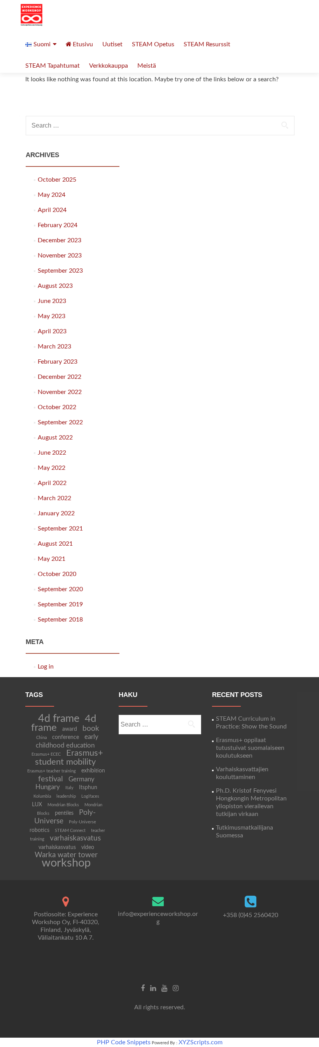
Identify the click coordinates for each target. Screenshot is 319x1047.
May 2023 (51, 316)
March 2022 (54, 498)
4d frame (58, 718)
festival (50, 779)
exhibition (93, 771)
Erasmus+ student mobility (69, 757)
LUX (37, 804)
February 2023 (57, 362)
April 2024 (52, 210)
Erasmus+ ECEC (46, 754)
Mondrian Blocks (63, 805)
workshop (66, 863)
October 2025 (57, 180)
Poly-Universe (65, 817)
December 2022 (59, 377)
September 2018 (60, 619)
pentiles (64, 813)
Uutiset (112, 44)
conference (65, 737)
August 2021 (55, 544)
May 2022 (51, 468)
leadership (66, 796)
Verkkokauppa (108, 66)
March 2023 (54, 346)
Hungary (47, 787)
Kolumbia (42, 796)
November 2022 (60, 392)
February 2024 (57, 225)
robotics (39, 830)
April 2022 (52, 483)
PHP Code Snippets (124, 1042)
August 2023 (55, 286)
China (41, 737)
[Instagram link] (176, 988)
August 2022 (55, 437)
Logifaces (90, 796)
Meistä (146, 66)
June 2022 (52, 453)
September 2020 (60, 589)
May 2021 (51, 559)
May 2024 (51, 195)
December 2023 (59, 240)
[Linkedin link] (153, 988)
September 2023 (60, 271)
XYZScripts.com (201, 1042)
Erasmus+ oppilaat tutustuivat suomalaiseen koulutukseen (250, 748)
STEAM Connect (70, 830)
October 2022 (57, 407)
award (69, 729)
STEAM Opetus (153, 44)
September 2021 (60, 528)
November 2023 (60, 255)
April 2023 (52, 331)
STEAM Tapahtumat (52, 66)
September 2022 (60, 422)
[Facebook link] (143, 988)
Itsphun (88, 787)
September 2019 (60, 604)
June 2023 (52, 301)
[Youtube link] (164, 988)
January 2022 (56, 513)
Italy (69, 788)
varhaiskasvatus (75, 838)
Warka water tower (66, 855)
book (90, 728)
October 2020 (57, 574)
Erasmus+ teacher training (51, 771)
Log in (46, 667)
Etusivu (83, 44)
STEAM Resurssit (207, 44)
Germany (81, 779)
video (87, 847)
